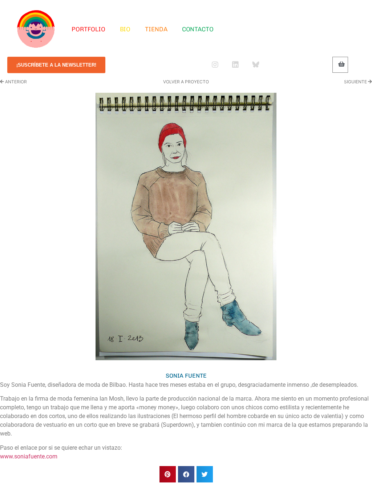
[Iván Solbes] (36, 29)
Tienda (156, 29)
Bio (125, 29)
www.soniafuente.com (28, 456)
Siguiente (356, 81)
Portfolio (88, 29)
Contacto (198, 29)
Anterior (15, 81)
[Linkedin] (235, 65)
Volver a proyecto (186, 81)
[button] (167, 474)
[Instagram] (215, 65)
